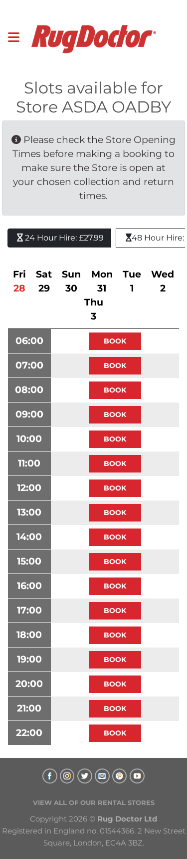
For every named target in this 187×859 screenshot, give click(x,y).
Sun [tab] (71, 281)
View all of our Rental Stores (94, 802)
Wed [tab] (162, 281)
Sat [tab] (44, 281)
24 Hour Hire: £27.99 (63, 237)
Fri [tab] (19, 281)
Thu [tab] (93, 309)
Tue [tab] (132, 281)
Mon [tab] (102, 281)
